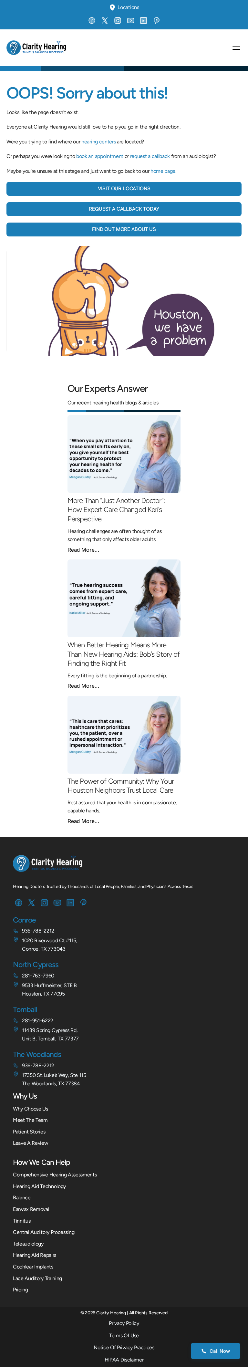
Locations (128, 7)
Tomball (25, 1009)
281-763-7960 (38, 976)
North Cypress (35, 964)
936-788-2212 (38, 931)
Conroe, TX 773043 (44, 949)
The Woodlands (37, 1054)
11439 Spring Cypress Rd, (50, 1030)
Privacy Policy (124, 1323)
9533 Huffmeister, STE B (49, 985)
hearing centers (98, 142)
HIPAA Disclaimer (124, 1360)
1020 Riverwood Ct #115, (50, 940)
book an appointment (99, 156)
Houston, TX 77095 (43, 994)
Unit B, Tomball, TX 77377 (50, 1039)
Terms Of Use (124, 1335)
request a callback (150, 156)
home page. (163, 171)
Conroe (24, 919)
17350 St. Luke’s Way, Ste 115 (54, 1075)
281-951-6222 (37, 1020)
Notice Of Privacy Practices (124, 1347)
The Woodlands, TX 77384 (51, 1083)
